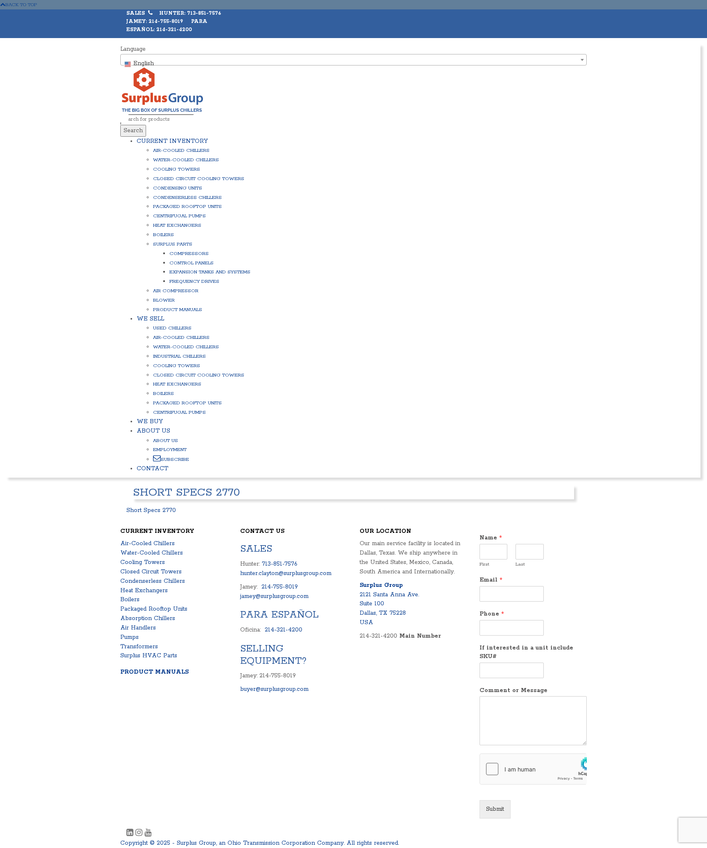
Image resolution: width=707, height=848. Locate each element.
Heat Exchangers (177, 225)
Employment (170, 450)
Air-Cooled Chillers (181, 150)
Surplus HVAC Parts (148, 655)
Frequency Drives (194, 281)
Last (520, 564)
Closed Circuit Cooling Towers (198, 179)
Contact (152, 468)
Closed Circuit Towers (151, 571)
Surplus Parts (172, 244)
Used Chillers (172, 328)
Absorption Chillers (147, 618)
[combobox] (353, 59)
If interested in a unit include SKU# (526, 652)
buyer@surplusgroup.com (274, 689)
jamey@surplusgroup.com (274, 596)
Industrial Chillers (179, 356)
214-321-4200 (283, 630)
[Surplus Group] (162, 89)
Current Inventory (172, 141)
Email (491, 580)
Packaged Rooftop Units (187, 206)
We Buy (150, 421)
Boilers (163, 235)
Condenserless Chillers (187, 197)
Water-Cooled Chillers (186, 160)
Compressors (189, 253)
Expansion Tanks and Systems (209, 272)
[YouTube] (147, 833)
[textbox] (353, 63)
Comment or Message (513, 690)
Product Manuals (177, 310)
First (484, 564)
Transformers (139, 646)
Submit (495, 809)
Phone (492, 614)
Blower (164, 300)
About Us (153, 431)
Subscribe (175, 459)
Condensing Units (177, 188)
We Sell (150, 319)
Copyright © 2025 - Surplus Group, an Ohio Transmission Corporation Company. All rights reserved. (259, 843)
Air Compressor (175, 291)
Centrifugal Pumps (179, 216)
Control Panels (191, 263)
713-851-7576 (279, 564)
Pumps (129, 637)
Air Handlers (138, 627)
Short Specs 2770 (151, 510)
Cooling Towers (176, 169)
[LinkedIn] (130, 833)
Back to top (21, 5)
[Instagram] (139, 833)
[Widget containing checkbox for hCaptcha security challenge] (533, 769)
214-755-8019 (279, 587)
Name (491, 537)
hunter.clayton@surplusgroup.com (285, 573)
